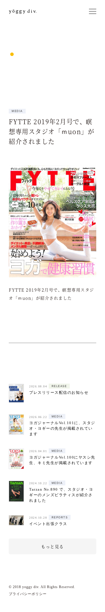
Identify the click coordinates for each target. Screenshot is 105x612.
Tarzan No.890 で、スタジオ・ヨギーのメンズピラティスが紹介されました (61, 495)
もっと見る (52, 546)
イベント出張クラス (48, 524)
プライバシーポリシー (28, 594)
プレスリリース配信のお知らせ (58, 393)
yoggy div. (27, 11)
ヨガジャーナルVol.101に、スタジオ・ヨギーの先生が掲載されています (62, 428)
